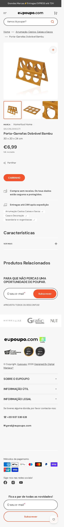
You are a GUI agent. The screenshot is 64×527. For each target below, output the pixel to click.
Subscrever (30, 516)
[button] (5, 13)
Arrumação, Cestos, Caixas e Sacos (34, 31)
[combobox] (31, 22)
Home (7, 31)
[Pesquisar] (53, 22)
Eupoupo (22, 364)
